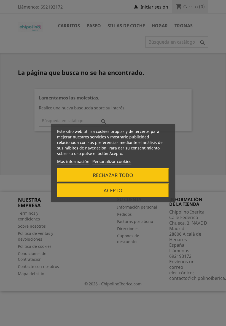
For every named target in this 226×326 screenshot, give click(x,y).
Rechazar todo (113, 175)
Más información (73, 161)
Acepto (113, 190)
